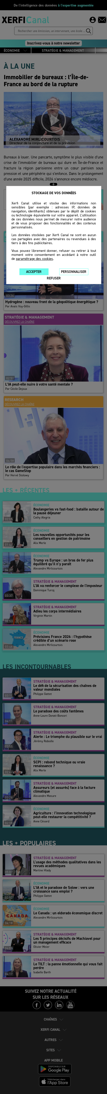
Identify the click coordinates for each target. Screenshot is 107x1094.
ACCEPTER (34, 271)
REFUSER (54, 278)
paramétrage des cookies (34, 258)
